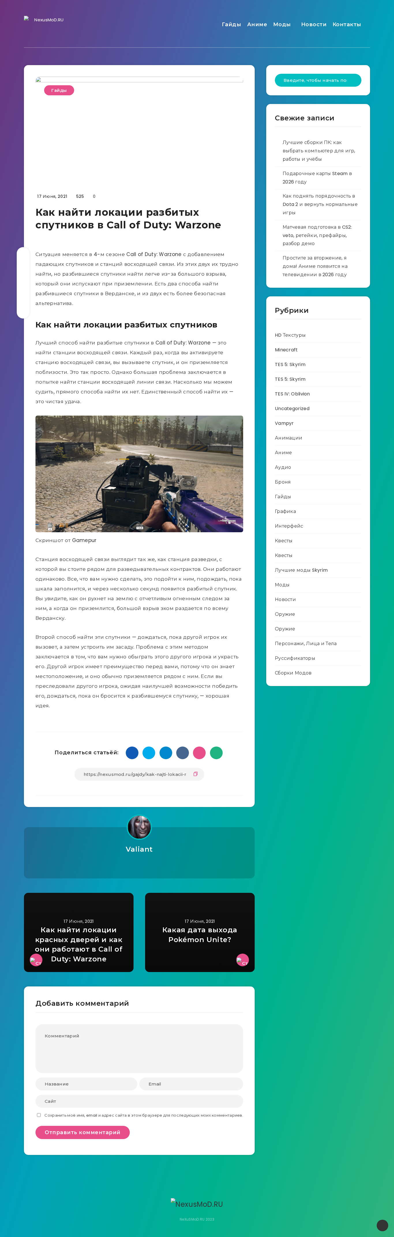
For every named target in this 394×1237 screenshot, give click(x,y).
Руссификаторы (295, 658)
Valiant (139, 849)
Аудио (283, 467)
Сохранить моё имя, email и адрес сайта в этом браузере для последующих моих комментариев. (143, 1115)
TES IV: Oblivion (292, 394)
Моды (282, 24)
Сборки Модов (293, 673)
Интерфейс (289, 526)
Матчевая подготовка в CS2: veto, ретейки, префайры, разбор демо (317, 235)
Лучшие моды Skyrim (301, 570)
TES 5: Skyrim (290, 364)
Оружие (285, 614)
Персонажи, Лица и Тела (306, 643)
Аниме (257, 24)
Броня (283, 482)
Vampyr (284, 423)
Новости (314, 24)
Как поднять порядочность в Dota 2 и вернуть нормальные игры (320, 204)
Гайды (231, 24)
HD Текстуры (290, 335)
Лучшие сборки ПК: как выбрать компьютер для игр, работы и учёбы (319, 150)
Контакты (347, 24)
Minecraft (286, 349)
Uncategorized (292, 408)
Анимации (288, 438)
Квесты (284, 540)
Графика (285, 511)
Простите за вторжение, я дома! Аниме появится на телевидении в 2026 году (315, 266)
